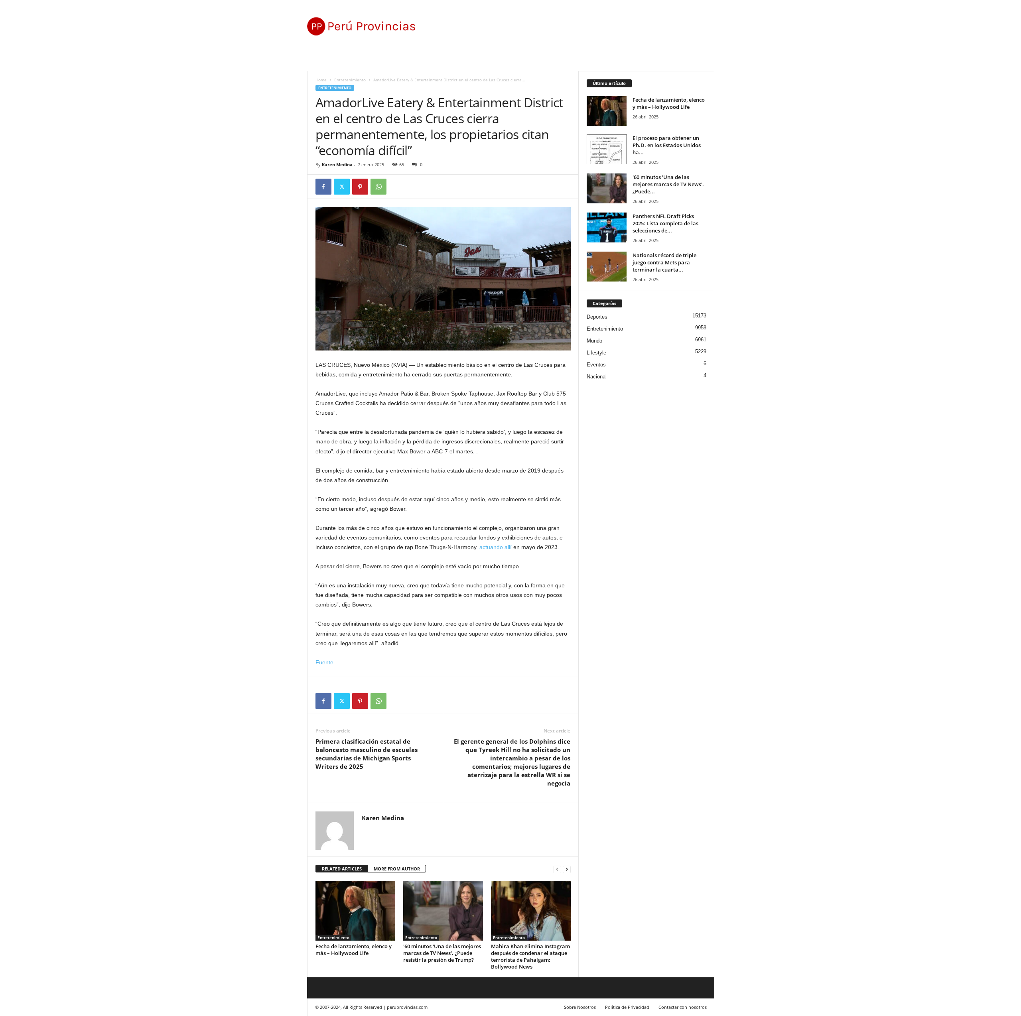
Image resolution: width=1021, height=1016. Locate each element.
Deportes (597, 317)
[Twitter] (342, 187)
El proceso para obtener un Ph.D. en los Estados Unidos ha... (667, 145)
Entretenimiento (350, 80)
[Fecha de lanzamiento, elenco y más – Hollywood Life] (355, 911)
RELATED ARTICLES (342, 869)
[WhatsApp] (378, 187)
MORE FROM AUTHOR (397, 869)
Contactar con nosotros (682, 1007)
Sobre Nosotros (580, 1007)
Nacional (597, 377)
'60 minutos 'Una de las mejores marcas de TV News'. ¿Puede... (668, 184)
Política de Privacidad (627, 1007)
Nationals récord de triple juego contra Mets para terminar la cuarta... (664, 262)
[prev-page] (557, 869)
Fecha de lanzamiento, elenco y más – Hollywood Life (353, 950)
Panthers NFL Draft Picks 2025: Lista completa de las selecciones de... (665, 223)
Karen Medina (337, 164)
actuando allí (495, 547)
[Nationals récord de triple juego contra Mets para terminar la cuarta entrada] (607, 267)
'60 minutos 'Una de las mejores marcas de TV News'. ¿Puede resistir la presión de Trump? (442, 953)
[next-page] (567, 869)
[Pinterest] (360, 187)
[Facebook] (323, 187)
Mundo (594, 341)
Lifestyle (596, 353)
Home (321, 80)
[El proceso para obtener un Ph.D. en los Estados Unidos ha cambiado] (607, 149)
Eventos (596, 365)
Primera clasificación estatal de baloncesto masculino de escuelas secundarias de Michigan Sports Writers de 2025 (366, 753)
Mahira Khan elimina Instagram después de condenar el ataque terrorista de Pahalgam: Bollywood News (530, 956)
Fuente (324, 662)
